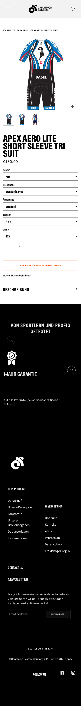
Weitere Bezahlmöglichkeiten (17, 275)
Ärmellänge (8, 199)
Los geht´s (15, 514)
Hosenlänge (9, 184)
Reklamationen (18, 538)
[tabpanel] (39, 377)
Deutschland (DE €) (39, 648)
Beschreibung (16, 289)
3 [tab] (49, 431)
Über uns (51, 518)
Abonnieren (58, 614)
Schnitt (6, 170)
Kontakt (50, 524)
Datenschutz (53, 544)
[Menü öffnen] (11, 9)
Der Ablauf (15, 500)
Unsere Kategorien (21, 507)
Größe (6, 229)
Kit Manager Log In (57, 551)
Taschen (7, 214)
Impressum (52, 538)
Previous (10, 340)
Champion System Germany (27, 659)
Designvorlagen (18, 531)
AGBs (48, 531)
